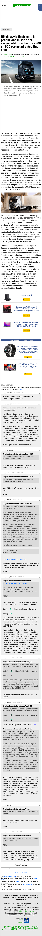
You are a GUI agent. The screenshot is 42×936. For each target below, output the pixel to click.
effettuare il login (10, 876)
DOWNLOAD (6, 898)
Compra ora (26, 299)
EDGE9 (14, 898)
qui (26, 889)
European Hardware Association (20, 921)
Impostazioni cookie (32, 930)
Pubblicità (13, 928)
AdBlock (21, 928)
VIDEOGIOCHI (24, 895)
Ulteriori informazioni (26, 911)
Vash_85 (9, 404)
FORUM (36, 898)
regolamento (27, 884)
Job (22, 930)
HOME (6, 895)
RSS (12, 930)
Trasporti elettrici (15, 57)
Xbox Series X (26, 295)
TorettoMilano (10, 450)
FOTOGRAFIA (22, 898)
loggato (18, 881)
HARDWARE (14, 895)
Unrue (8, 658)
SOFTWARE (33, 895)
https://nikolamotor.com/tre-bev (14, 559)
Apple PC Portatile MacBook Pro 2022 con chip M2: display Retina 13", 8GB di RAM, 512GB (26, 324)
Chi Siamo (7, 926)
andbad (9, 473)
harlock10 (9, 393)
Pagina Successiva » (21, 873)
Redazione (29, 928)
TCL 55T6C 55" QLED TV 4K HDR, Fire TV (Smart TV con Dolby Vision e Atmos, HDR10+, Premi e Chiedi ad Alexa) (28, 366)
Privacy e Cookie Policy (26, 926)
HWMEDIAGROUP (21, 900)
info (21, 389)
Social (18, 930)
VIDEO (30, 898)
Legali (15, 926)
